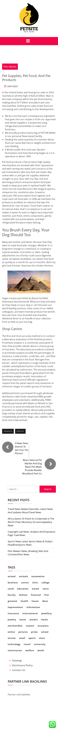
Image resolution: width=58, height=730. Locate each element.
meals (44, 619)
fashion (23, 594)
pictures (23, 631)
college (46, 582)
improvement (15, 607)
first (46, 594)
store (42, 638)
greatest (12, 601)
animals (23, 576)
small (22, 638)
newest (30, 625)
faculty (12, 594)
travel (27, 644)
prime (34, 631)
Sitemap (17, 660)
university (39, 644)
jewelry (12, 619)
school (44, 631)
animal (12, 576)
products (8, 431)
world (40, 650)
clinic (35, 582)
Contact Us (18, 670)
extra (46, 588)
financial (36, 594)
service (12, 638)
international (30, 613)
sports (32, 638)
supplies (20, 431)
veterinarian (15, 650)
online (11, 631)
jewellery (46, 613)
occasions (43, 625)
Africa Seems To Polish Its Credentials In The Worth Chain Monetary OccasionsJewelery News (31, 522)
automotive (38, 576)
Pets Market (10, 66)
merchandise (15, 625)
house (35, 601)
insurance (13, 613)
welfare (29, 650)
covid (11, 588)
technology (14, 644)
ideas (45, 601)
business (13, 582)
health (24, 601)
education (23, 588)
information (33, 607)
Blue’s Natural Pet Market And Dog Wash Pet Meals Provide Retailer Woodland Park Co (32, 467)
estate (35, 588)
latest (22, 619)
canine (25, 582)
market (33, 619)
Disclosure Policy (22, 665)
